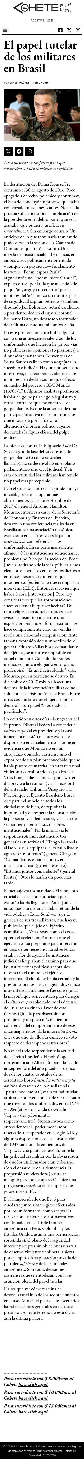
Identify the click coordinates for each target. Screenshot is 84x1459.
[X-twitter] (69, 30)
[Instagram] (78, 30)
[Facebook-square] (60, 30)
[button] (5, 30)
